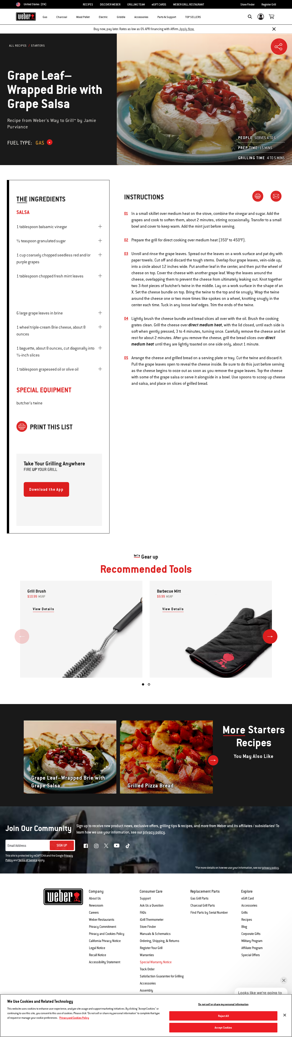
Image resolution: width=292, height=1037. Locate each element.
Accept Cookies (223, 1027)
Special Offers (250, 955)
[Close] (274, 29)
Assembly (146, 990)
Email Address (17, 846)
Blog (244, 927)
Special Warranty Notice (156, 962)
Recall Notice (97, 955)
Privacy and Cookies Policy (106, 934)
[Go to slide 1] (143, 684)
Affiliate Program (252, 948)
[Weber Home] (26, 16)
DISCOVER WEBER (110, 4)
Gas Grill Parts (199, 898)
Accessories (249, 905)
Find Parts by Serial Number (209, 912)
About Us (95, 898)
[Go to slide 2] (149, 684)
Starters (38, 45)
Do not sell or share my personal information (223, 1004)
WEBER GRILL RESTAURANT (188, 4)
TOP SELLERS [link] (193, 17)
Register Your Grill (151, 948)
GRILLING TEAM (136, 4)
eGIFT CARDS (159, 4)
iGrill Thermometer (151, 920)
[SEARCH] (250, 16)
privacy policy (270, 868)
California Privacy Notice (105, 941)
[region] (146, 1015)
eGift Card (247, 898)
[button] (50, 16)
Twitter (106, 846)
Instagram (96, 846)
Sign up (62, 845)
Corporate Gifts (251, 934)
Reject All (223, 1016)
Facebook (86, 846)
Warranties (147, 955)
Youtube (116, 845)
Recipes (246, 920)
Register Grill (268, 4)
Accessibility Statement (104, 962)
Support (145, 898)
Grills (244, 912)
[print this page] (259, 196)
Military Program (251, 941)
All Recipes (18, 45)
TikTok (127, 846)
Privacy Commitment (102, 927)
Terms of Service (27, 860)
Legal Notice (97, 948)
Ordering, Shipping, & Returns (159, 941)
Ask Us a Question (152, 905)
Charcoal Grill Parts (202, 905)
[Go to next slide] (270, 636)
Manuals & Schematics (155, 934)
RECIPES (88, 4)
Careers (94, 912)
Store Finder (247, 4)
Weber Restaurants (101, 920)
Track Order (147, 969)
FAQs (143, 912)
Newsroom (96, 905)
